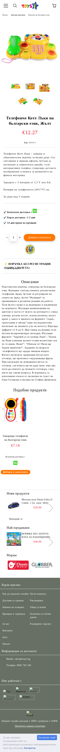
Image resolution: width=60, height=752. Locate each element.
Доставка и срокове (13, 600)
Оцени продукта (13, 268)
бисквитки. (30, 748)
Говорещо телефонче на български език (15, 438)
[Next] (49, 508)
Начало (5, 15)
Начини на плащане (13, 607)
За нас (5, 624)
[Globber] (42, 566)
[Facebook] (6, 672)
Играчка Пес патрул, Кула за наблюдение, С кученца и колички (37, 536)
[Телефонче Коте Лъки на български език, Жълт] (30, 76)
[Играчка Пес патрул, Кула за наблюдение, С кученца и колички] (14, 539)
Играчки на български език (39, 15)
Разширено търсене (40, 624)
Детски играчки (18, 15)
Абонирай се (16, 519)
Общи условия (38, 607)
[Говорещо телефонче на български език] (15, 422)
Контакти (7, 630)
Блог (5, 637)
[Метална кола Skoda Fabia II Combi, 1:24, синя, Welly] (14, 505)
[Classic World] (18, 566)
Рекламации (36, 600)
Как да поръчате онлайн (15, 594)
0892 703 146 (24, 665)
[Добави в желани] (51, 209)
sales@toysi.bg (22, 659)
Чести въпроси (38, 594)
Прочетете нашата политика (30, 726)
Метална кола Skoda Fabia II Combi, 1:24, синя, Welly (37, 501)
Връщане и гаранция (13, 614)
